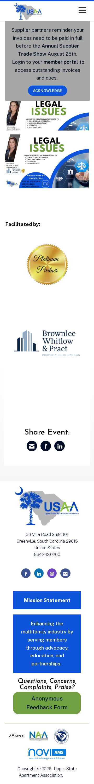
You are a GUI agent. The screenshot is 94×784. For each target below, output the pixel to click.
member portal (61, 62)
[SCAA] (61, 736)
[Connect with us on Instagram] (52, 573)
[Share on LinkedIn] (59, 446)
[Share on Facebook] (45, 446)
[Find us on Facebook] (26, 573)
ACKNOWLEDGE (47, 90)
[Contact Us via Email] (65, 573)
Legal (69, 775)
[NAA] (39, 736)
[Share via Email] (32, 446)
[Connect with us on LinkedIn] (39, 573)
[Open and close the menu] (70, 10)
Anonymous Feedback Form (47, 703)
